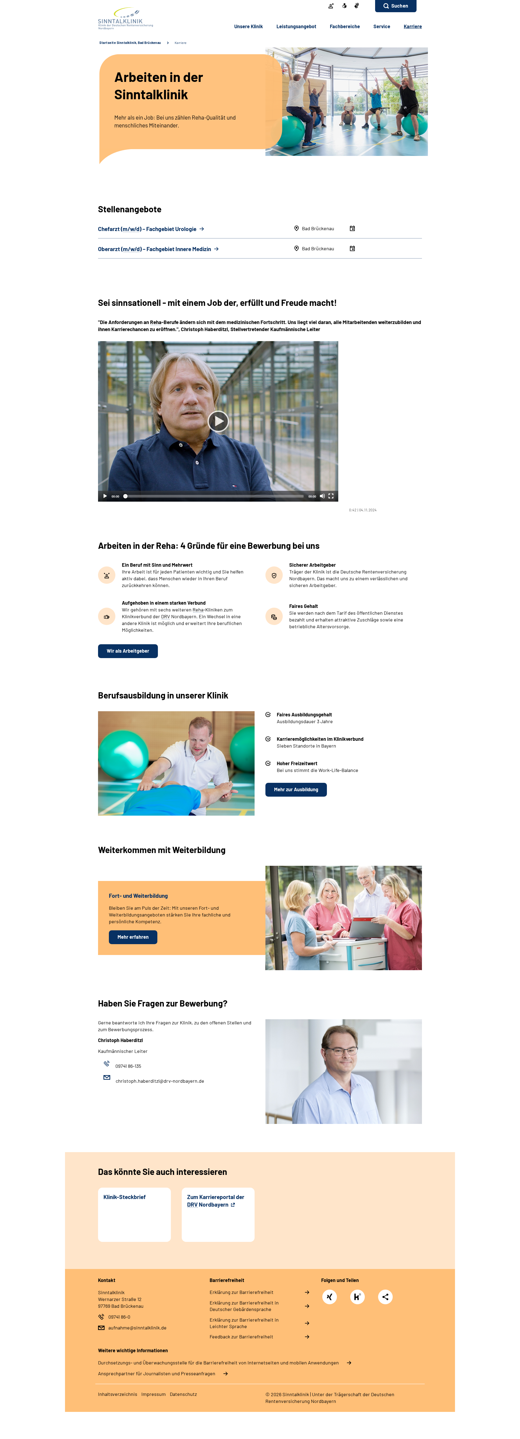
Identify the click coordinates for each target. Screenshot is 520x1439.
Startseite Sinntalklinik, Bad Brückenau (130, 42)
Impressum (153, 1394)
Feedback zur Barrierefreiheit (241, 1336)
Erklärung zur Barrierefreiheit (242, 1292)
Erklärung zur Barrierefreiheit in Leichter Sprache (244, 1323)
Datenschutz (183, 1394)
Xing (329, 1294)
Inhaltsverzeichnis (117, 1394)
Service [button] (381, 26)
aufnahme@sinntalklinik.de (137, 1328)
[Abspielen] (218, 421)
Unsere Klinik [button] (248, 26)
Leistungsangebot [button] (296, 26)
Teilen (385, 1296)
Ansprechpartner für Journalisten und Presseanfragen (156, 1373)
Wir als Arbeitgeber (128, 651)
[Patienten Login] (331, 6)
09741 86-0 (119, 1317)
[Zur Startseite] (134, 18)
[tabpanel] (260, 426)
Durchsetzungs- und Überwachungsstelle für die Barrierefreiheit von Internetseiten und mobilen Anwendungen (218, 1363)
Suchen (399, 6)
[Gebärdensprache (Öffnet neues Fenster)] (357, 6)
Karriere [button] (413, 26)
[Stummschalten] (322, 495)
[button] (396, 6)
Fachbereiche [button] (345, 26)
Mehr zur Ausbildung (296, 789)
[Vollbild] (331, 495)
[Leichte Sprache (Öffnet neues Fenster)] (344, 6)
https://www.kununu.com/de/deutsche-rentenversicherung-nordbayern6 (358, 1298)
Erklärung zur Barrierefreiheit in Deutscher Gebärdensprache (244, 1306)
